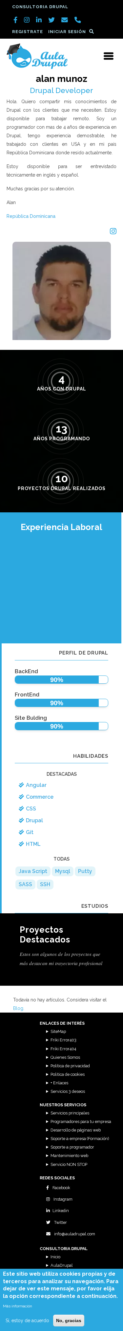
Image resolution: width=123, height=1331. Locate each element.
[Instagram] (113, 231)
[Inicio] (37, 56)
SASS (25, 884)
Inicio (55, 1256)
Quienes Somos (65, 1057)
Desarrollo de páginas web (76, 1130)
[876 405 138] (77, 20)
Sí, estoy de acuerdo (27, 1320)
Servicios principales (70, 1113)
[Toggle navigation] (108, 56)
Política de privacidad (70, 1065)
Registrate (27, 31)
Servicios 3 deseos (68, 1091)
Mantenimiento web (69, 1155)
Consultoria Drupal (40, 6)
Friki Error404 (63, 1048)
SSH (45, 884)
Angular (36, 785)
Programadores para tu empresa (81, 1121)
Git (29, 832)
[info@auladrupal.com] (64, 20)
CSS (31, 809)
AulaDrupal (62, 1265)
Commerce (39, 797)
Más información (17, 1306)
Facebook (60, 1187)
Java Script (33, 871)
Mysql (62, 871)
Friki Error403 (63, 1039)
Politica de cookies (68, 1074)
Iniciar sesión (67, 31)
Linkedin (60, 1210)
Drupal (34, 820)
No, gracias (68, 1320)
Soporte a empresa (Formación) (80, 1138)
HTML (33, 844)
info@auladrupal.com (74, 1233)
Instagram (62, 1199)
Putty (85, 871)
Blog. (18, 1008)
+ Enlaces (59, 1082)
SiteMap (58, 1031)
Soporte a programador (72, 1147)
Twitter (60, 1222)
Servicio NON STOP (69, 1164)
